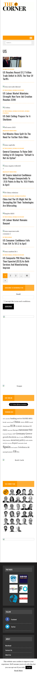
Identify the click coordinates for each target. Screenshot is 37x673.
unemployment (8, 452)
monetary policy (18, 440)
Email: (18, 294)
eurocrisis (10, 430)
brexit (4, 422)
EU (31, 426)
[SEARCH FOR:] (18, 42)
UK (28, 447)
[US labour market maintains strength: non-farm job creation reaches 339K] (11, 87)
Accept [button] (29, 667)
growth (6, 437)
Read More (18, 670)
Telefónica (22, 447)
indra (22, 437)
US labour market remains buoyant (15, 221)
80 (27, 275)
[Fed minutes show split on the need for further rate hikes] (9, 127)
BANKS (25, 418)
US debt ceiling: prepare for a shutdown (16, 117)
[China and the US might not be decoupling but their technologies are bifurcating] (10, 192)
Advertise (8, 655)
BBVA (30, 419)
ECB (12, 425)
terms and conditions (22, 301)
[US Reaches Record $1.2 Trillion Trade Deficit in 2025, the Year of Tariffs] (12, 66)
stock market (14, 447)
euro (5, 429)
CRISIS (22, 422)
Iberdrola (12, 437)
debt (27, 422)
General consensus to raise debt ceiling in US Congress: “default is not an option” (18, 155)
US (14, 451)
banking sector (16, 418)
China (17, 421)
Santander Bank (22, 443)
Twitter (13, 627)
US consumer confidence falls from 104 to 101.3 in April (16, 241)
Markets (8, 440)
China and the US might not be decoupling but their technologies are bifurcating (18, 202)
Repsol (14, 443)
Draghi (8, 426)
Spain (6, 447)
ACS (4, 419)
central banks (10, 422)
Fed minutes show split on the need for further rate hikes (17, 135)
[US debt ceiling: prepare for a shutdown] (6, 107)
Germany (20, 433)
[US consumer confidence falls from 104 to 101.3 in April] (12, 234)
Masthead (8, 645)
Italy (4, 440)
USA (18, 452)
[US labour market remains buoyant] (8, 213)
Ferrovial (5, 434)
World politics (20, 196)
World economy (8, 69)
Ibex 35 (18, 437)
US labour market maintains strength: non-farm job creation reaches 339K (17, 96)
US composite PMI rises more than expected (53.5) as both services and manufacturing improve (16, 262)
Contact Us (8, 650)
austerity (7, 418)
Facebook (14, 619)
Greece (28, 433)
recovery (10, 443)
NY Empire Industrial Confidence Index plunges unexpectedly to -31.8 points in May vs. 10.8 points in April (18, 180)
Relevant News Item (9, 130)
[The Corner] (18, 6)
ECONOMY (19, 426)
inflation (28, 437)
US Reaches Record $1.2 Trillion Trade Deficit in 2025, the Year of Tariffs (18, 75)
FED (30, 429)
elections (26, 426)
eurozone (23, 429)
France (10, 434)
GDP (14, 434)
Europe (15, 430)
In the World (7, 90)
